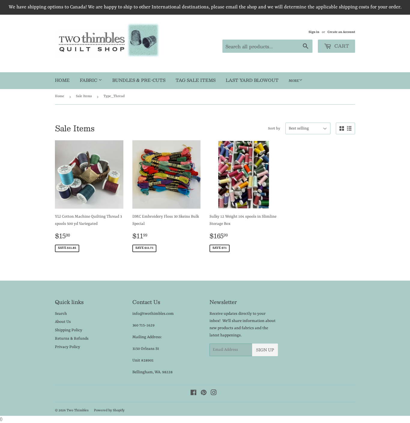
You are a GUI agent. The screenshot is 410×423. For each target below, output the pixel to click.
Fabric (89, 80)
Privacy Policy (67, 347)
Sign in (314, 32)
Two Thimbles (78, 411)
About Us (63, 322)
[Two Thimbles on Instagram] (214, 394)
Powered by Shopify (109, 411)
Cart (341, 45)
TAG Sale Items (196, 80)
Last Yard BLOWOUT (252, 80)
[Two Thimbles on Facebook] (193, 394)
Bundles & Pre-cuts (138, 80)
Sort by (274, 129)
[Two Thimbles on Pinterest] (203, 394)
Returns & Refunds (72, 338)
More (294, 81)
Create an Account (341, 32)
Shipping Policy (68, 330)
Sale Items (84, 96)
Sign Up (265, 350)
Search (61, 313)
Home (62, 80)
